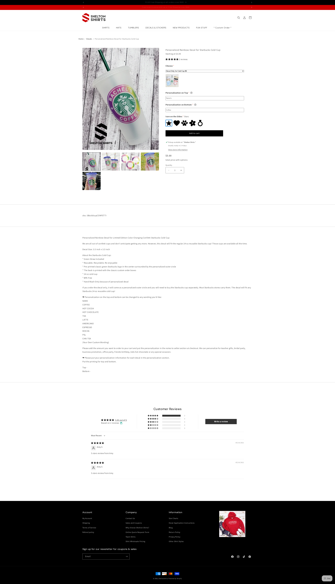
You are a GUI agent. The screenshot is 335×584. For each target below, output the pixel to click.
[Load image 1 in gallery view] (91, 162)
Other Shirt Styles (176, 541)
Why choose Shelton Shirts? (137, 527)
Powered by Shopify (175, 578)
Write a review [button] (221, 421)
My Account (87, 518)
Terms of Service (89, 527)
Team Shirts (131, 537)
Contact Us (130, 518)
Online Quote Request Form (137, 532)
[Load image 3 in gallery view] (130, 162)
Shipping (86, 523)
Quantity (169, 165)
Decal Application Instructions (182, 523)
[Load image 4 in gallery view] (150, 162)
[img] (97, 443)
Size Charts (173, 518)
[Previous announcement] (83, 2)
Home (81, 39)
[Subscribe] (126, 556)
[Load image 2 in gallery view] (111, 162)
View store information (178, 149)
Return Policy (174, 532)
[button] (239, 18)
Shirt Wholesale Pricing (135, 541)
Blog (171, 527)
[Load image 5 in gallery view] (91, 181)
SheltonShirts (163, 578)
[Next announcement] (252, 2)
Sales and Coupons (134, 523)
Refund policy (88, 532)
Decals (89, 39)
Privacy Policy (174, 537)
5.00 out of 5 (121, 420)
